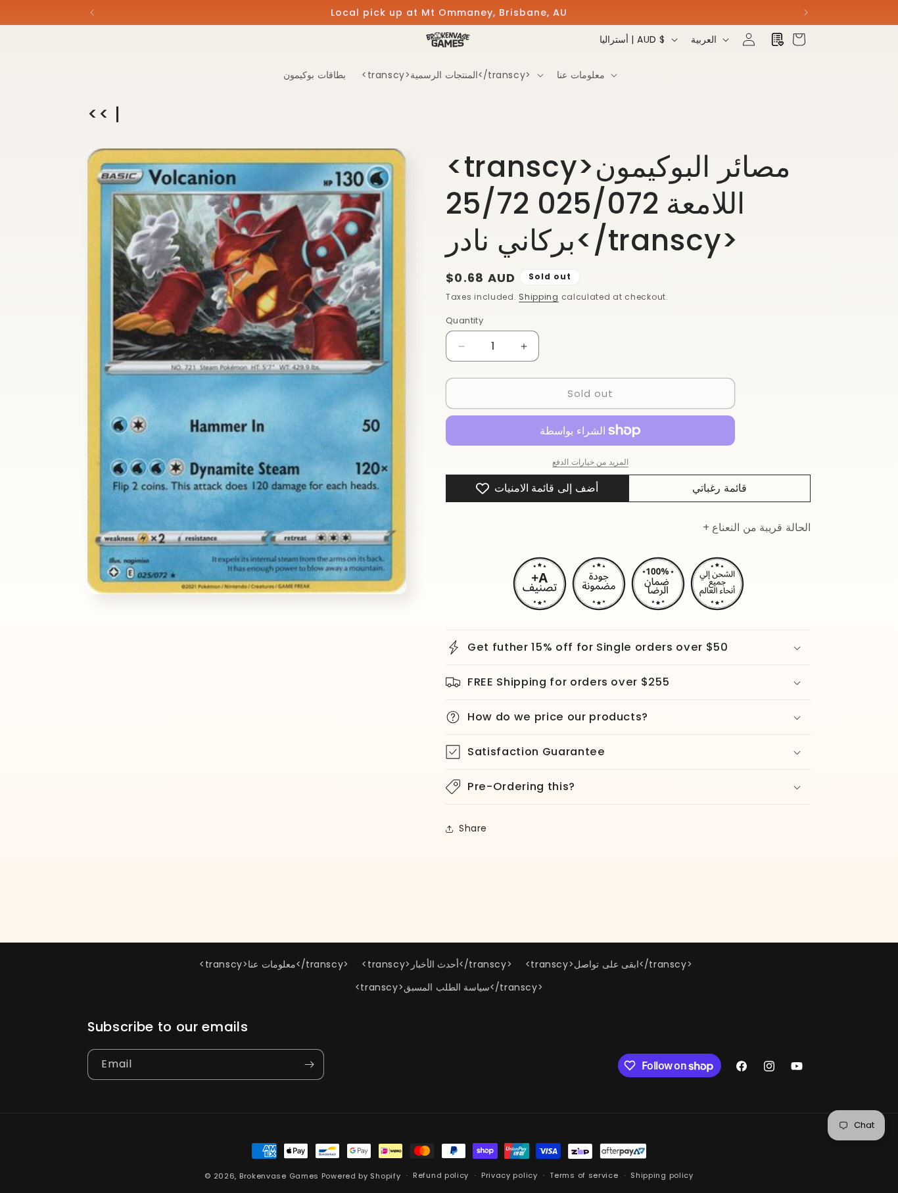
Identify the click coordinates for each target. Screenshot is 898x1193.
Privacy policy (509, 1175)
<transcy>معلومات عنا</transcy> (274, 964)
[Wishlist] (777, 39)
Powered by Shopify (361, 1176)
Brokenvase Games (279, 1176)
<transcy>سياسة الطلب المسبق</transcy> (449, 987)
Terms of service (584, 1175)
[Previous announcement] (92, 12)
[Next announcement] (806, 12)
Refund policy (441, 1175)
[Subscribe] (309, 1064)
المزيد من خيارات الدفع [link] (590, 461)
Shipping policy (662, 1175)
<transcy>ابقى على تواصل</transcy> (608, 964)
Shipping (539, 296)
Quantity (464, 320)
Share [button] (473, 828)
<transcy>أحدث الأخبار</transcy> (437, 964)
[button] (451, 75)
